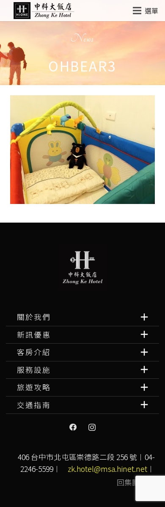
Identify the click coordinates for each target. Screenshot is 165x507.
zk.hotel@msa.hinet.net (107, 468)
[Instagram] (91, 427)
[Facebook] (73, 427)
